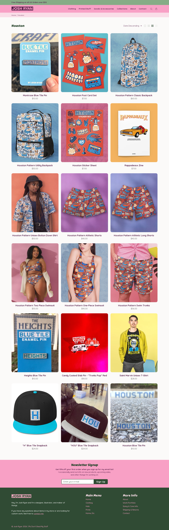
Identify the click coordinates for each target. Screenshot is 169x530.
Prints (88, 510)
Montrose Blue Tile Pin (35, 95)
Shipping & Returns (131, 510)
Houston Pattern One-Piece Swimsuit (84, 305)
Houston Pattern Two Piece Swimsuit (35, 305)
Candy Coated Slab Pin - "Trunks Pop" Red (84, 375)
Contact (126, 513)
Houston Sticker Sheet (84, 165)
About (125, 499)
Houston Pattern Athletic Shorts (84, 235)
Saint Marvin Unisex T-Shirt (134, 375)
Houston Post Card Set (84, 95)
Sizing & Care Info (130, 506)
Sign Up (100, 481)
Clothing (89, 503)
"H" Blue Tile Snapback (35, 445)
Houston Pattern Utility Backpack (35, 165)
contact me (39, 513)
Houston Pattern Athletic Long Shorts (134, 235)
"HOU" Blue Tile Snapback (84, 445)
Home (14, 15)
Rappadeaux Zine (134, 165)
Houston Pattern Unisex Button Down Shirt (35, 235)
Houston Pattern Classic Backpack (134, 95)
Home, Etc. (90, 513)
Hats (88, 506)
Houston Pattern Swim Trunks (134, 305)
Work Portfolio (129, 503)
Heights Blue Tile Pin (35, 375)
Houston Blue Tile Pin (134, 445)
